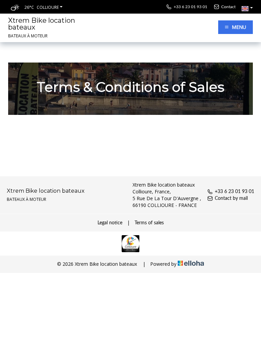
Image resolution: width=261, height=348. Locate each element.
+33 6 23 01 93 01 (234, 191)
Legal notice (110, 223)
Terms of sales (149, 223)
